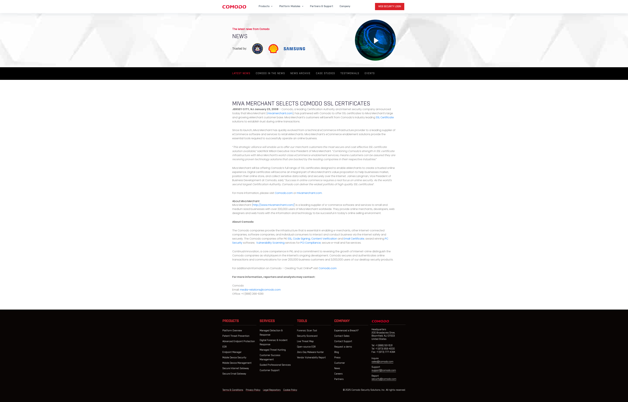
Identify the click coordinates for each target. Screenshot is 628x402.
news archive (300, 73)
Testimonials (349, 73)
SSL (290, 239)
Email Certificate (354, 239)
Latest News (241, 73)
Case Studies (325, 73)
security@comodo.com (384, 379)
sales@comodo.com (382, 362)
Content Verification (324, 239)
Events (370, 73)
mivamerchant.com (280, 113)
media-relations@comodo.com (260, 290)
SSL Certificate (385, 117)
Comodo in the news (270, 73)
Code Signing (301, 239)
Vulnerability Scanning (270, 243)
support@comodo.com (384, 370)
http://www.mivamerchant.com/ (273, 205)
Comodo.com (284, 193)
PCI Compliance (310, 243)
